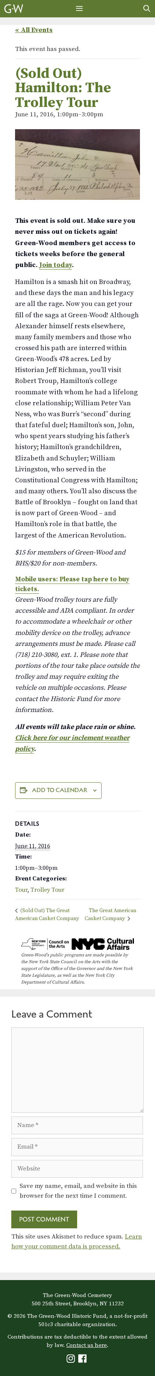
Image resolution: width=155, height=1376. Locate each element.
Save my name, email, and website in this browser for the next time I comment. (78, 1191)
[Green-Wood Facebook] (83, 1360)
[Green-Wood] (14, 8)
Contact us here (86, 1345)
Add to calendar (59, 790)
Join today (55, 265)
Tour (21, 890)
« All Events (34, 30)
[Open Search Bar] (147, 8)
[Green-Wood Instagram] (72, 1360)
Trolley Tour (47, 890)
